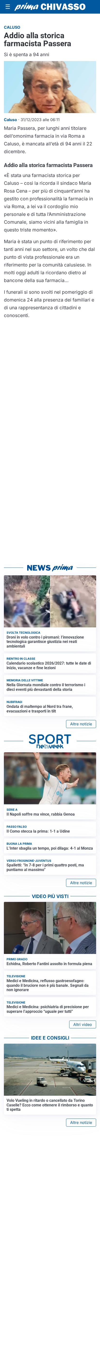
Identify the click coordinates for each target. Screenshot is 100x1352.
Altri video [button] (82, 1024)
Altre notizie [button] (81, 723)
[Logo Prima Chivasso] (50, 7)
